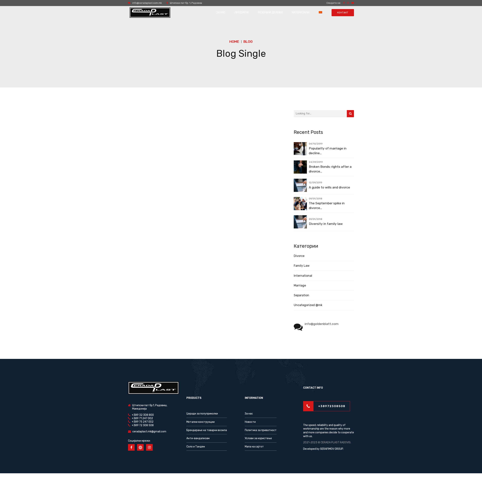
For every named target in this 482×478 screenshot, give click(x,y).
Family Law (302, 265)
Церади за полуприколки (202, 413)
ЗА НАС (221, 12)
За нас (249, 413)
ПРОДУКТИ (242, 12)
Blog (248, 41)
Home (234, 41)
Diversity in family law (326, 224)
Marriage (300, 285)
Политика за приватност (261, 430)
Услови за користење (258, 438)
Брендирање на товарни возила (206, 430)
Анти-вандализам (198, 438)
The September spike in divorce (327, 205)
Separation (301, 295)
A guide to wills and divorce (329, 187)
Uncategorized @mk (308, 305)
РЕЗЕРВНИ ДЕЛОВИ (270, 12)
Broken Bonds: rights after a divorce (330, 169)
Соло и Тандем (195, 446)
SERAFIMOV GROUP (331, 448)
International (303, 275)
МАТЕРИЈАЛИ (300, 12)
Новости (250, 422)
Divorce (299, 256)
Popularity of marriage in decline (327, 150)
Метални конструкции (200, 422)
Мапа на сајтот (254, 446)
